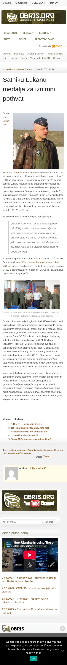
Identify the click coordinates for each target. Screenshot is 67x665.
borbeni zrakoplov (17, 450)
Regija (25, 33)
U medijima (21, 3)
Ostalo (56, 58)
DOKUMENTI (38, 3)
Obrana (7, 53)
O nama (7, 3)
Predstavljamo (44, 39)
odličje (19, 453)
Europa (43, 33)
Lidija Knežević (37, 468)
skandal (27, 453)
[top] (62, 628)
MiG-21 (11, 453)
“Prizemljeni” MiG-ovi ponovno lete (29, 431)
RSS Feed (60, 46)
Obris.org (37, 16)
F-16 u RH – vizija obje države (26, 424)
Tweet (46, 456)
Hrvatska (8, 69)
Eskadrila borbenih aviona (40, 450)
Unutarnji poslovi (35, 53)
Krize (5, 58)
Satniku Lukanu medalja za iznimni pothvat (29, 89)
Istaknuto (10, 33)
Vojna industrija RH (40, 58)
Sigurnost (19, 53)
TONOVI (54, 3)
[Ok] (62, 651)
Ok (33, 658)
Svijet (21, 39)
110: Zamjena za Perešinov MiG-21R (30, 428)
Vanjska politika (55, 53)
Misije (14, 58)
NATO (6, 39)
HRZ (5, 453)
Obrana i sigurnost (37, 20)
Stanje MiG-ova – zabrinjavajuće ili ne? (31, 439)
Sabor (24, 58)
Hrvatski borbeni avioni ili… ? (26, 435)
